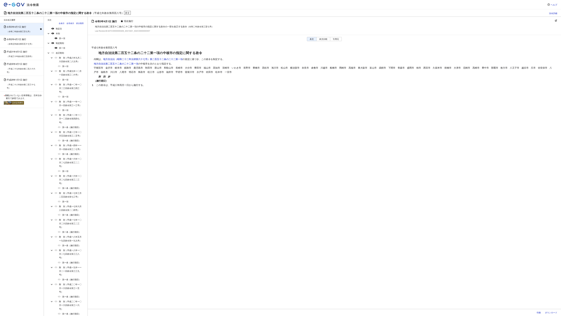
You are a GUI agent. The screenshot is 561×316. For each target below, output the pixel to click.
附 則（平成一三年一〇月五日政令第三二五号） (70, 133)
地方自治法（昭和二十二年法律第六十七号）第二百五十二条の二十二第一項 (143, 59)
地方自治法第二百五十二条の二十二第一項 (116, 63)
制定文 (59, 28)
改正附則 (60, 52)
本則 (58, 33)
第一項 (62, 38)
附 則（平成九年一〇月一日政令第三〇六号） (70, 72)
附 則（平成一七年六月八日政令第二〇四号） (70, 208)
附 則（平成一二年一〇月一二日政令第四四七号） (70, 118)
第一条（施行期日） (71, 127)
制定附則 (60, 43)
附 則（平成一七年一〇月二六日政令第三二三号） (70, 223)
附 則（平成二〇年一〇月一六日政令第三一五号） (70, 288)
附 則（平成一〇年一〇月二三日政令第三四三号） (70, 88)
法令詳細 (553, 13)
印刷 (539, 312)
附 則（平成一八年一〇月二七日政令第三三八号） (70, 254)
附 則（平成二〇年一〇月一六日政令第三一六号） (70, 305)
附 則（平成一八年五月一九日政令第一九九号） (70, 238)
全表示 (61, 23)
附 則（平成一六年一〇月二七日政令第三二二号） (70, 162)
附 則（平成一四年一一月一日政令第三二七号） (70, 147)
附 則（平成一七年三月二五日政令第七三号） (70, 195)
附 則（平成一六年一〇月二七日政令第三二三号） (70, 179)
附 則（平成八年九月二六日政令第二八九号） (70, 59)
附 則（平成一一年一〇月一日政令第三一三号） (70, 103)
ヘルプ (554, 4)
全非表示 (70, 23)
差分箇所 (80, 23)
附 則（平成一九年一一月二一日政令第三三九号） (70, 271)
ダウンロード (551, 312)
